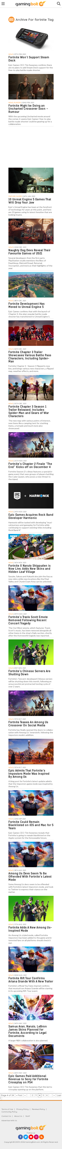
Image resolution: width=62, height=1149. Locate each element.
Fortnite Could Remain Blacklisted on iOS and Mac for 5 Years (30, 825)
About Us (18, 1116)
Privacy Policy (22, 1109)
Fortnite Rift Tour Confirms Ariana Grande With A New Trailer (30, 980)
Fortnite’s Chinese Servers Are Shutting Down (29, 672)
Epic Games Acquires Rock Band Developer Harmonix (30, 516)
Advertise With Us (9, 1120)
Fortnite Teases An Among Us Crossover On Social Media (28, 723)
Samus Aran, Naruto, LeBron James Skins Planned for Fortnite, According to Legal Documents (27, 1031)
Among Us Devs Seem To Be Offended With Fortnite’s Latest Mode (30, 876)
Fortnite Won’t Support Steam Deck (28, 59)
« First (19, 1095)
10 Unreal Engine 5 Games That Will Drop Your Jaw (29, 201)
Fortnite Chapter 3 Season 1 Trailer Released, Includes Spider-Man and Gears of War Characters (28, 411)
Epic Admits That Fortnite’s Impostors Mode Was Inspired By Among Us (29, 774)
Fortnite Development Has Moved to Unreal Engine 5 (26, 305)
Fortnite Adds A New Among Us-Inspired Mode (30, 929)
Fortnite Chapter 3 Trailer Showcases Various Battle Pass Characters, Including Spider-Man (29, 356)
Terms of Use (7, 1109)
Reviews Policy (38, 1109)
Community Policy (9, 1112)
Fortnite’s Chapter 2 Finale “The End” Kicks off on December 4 (30, 465)
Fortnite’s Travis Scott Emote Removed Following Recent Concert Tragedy (28, 620)
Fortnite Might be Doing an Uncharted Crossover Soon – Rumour (28, 109)
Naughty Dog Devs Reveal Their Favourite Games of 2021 (29, 252)
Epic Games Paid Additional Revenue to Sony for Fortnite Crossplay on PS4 (28, 1079)
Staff (27, 1116)
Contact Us (6, 1116)
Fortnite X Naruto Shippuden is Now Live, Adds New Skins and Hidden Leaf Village (29, 569)
